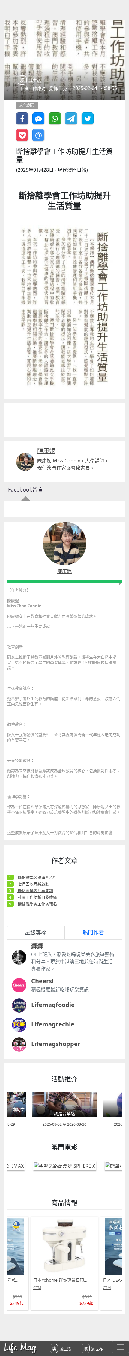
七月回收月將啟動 (33, 884)
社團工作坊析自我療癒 (37, 897)
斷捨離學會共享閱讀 (35, 890)
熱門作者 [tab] (93, 932)
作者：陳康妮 (33, 88)
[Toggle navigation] (120, 1347)
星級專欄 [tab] (35, 932)
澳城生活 (61, 1348)
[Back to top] (118, 1332)
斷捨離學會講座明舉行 (37, 877)
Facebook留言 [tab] (25, 489)
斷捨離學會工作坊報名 (37, 904)
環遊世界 (93, 1348)
